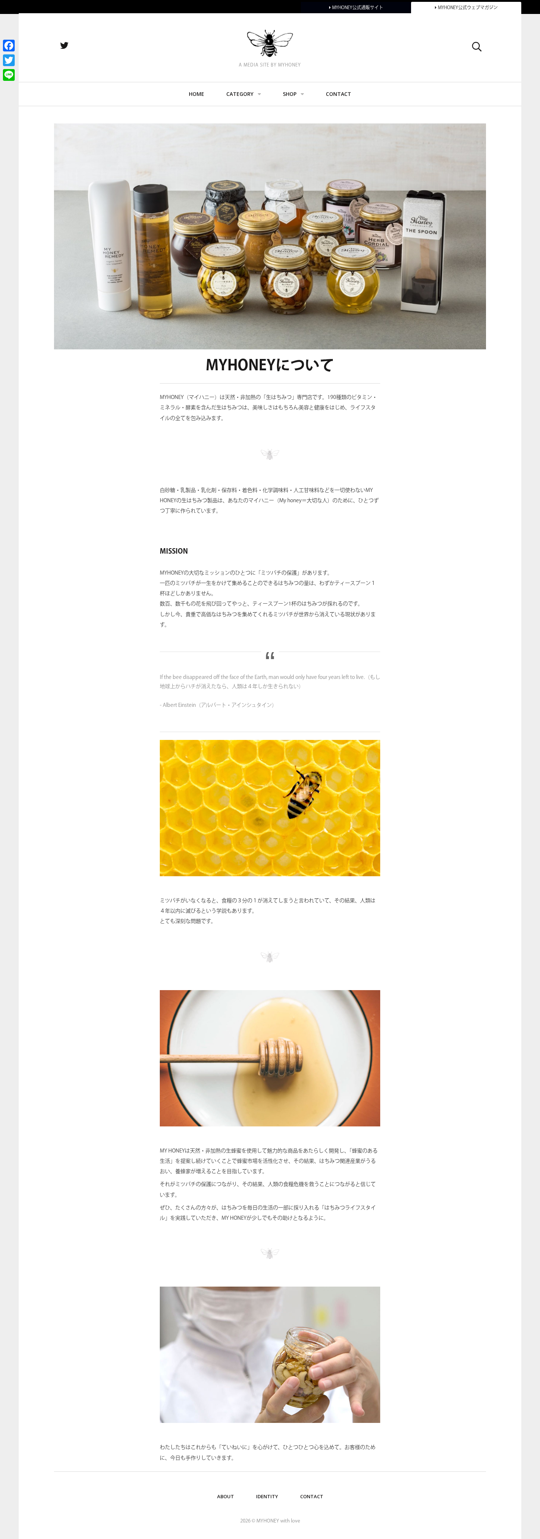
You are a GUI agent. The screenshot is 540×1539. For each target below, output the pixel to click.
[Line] (8, 75)
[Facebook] (8, 45)
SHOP (289, 93)
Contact (338, 93)
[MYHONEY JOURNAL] (270, 43)
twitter (72, 46)
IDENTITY (267, 1496)
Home (196, 93)
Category (239, 93)
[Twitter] (8, 60)
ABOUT (225, 1496)
